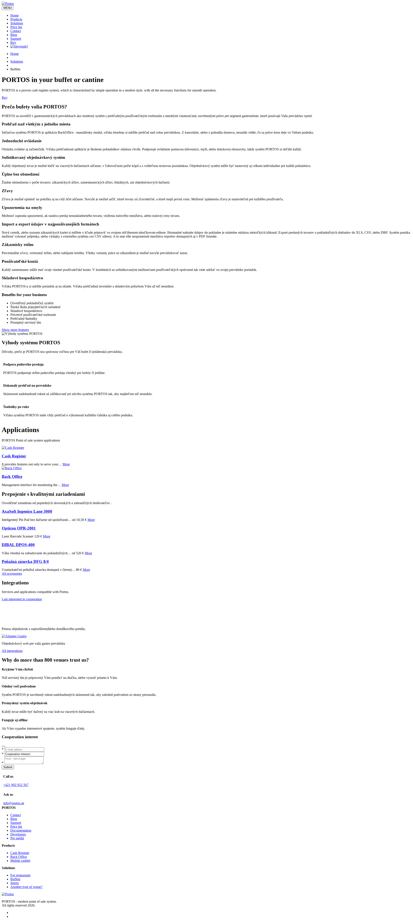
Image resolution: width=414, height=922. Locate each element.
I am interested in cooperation (22, 599)
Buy (13, 42)
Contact (15, 31)
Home (14, 15)
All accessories (12, 573)
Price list (16, 27)
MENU (7, 7)
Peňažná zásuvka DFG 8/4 (25, 561)
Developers (18, 834)
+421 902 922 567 (15, 785)
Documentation (20, 830)
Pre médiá (17, 838)
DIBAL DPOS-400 (18, 544)
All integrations (12, 651)
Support (15, 38)
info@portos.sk (13, 803)
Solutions (16, 23)
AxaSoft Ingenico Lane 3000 (27, 511)
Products (16, 19)
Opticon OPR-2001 (19, 528)
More (66, 464)
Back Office (12, 476)
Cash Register (14, 456)
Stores (14, 883)
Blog (13, 35)
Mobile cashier (20, 860)
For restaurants (20, 875)
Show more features (15, 330)
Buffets (15, 879)
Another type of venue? (26, 887)
